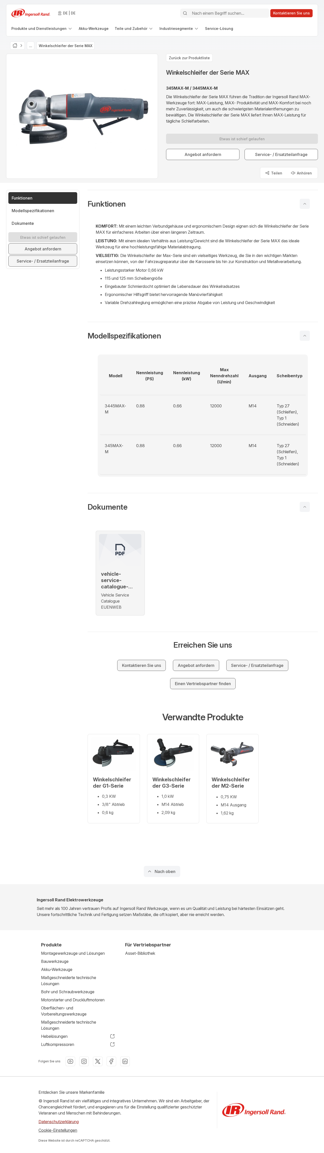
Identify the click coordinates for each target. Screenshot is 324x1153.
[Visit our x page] (98, 1061)
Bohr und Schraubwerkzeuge (67, 991)
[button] (203, 203)
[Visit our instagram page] (84, 1061)
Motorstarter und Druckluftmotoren (73, 999)
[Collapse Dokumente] (305, 507)
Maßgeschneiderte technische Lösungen (68, 980)
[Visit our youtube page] (70, 1061)
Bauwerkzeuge (55, 961)
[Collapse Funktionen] (305, 204)
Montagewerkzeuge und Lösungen (73, 953)
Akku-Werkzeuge (56, 969)
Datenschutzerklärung (58, 1121)
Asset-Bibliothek (140, 953)
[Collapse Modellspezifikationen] (305, 336)
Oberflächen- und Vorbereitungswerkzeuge (64, 1011)
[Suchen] (185, 13)
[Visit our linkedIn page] (125, 1061)
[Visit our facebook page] (111, 1061)
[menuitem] (42, 28)
